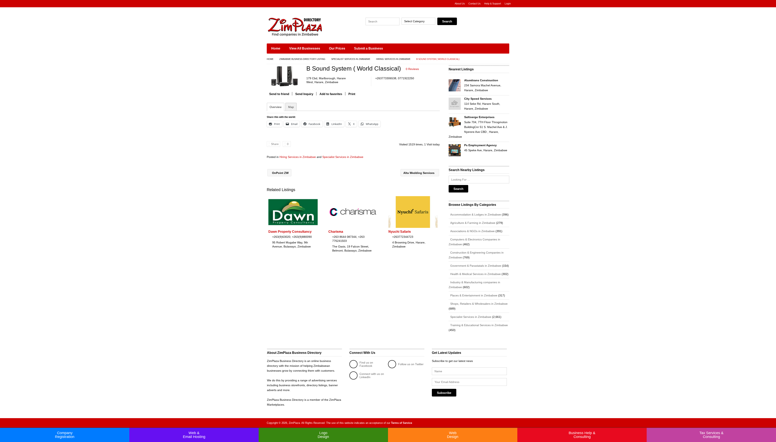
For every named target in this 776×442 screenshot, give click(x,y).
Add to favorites (330, 94)
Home (275, 48)
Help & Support (492, 3)
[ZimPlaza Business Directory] (305, 26)
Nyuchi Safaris (399, 231)
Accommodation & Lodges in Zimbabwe (475, 214)
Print (351, 94)
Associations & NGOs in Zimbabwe (472, 231)
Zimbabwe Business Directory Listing (302, 59)
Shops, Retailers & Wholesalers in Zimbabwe (478, 303)
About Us (460, 3)
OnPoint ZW (280, 172)
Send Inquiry (304, 94)
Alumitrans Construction (481, 80)
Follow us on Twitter (411, 364)
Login (508, 3)
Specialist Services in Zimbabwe (350, 59)
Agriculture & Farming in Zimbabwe (472, 222)
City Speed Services (478, 98)
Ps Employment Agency (480, 145)
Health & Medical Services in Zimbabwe (475, 274)
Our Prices (337, 48)
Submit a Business (368, 48)
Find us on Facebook (366, 364)
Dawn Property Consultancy (290, 231)
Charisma (335, 231)
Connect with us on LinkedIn (372, 375)
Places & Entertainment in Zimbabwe (473, 295)
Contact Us (474, 3)
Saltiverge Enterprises (479, 117)
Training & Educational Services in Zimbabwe (478, 325)
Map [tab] (291, 107)
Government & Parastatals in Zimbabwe (475, 265)
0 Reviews (412, 69)
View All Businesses (304, 48)
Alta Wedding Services (419, 172)
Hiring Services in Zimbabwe (393, 59)
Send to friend (279, 94)
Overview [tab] (276, 107)
